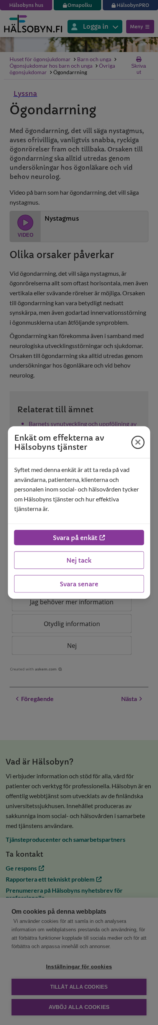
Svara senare (79, 583)
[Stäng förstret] (138, 442)
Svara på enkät (75, 537)
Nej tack (78, 560)
